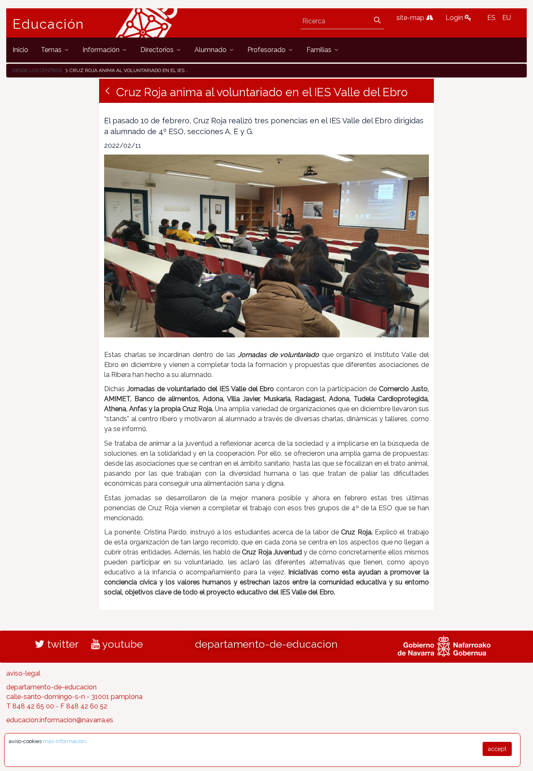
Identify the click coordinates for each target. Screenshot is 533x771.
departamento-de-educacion (266, 644)
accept (497, 749)
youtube (121, 644)
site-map (411, 18)
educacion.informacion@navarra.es (59, 720)
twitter (62, 644)
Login (455, 18)
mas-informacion (64, 741)
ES (491, 18)
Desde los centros (37, 70)
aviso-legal (23, 673)
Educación (48, 24)
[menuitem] (20, 49)
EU (506, 18)
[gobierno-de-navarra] (444, 645)
